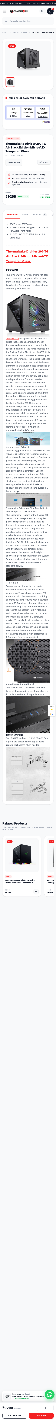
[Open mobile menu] (4, 11)
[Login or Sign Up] (42, 11)
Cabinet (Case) (20, 32)
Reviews (39, 214)
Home (5, 32)
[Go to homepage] (19, 11)
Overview (12, 214)
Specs (25, 214)
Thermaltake (12, 338)
